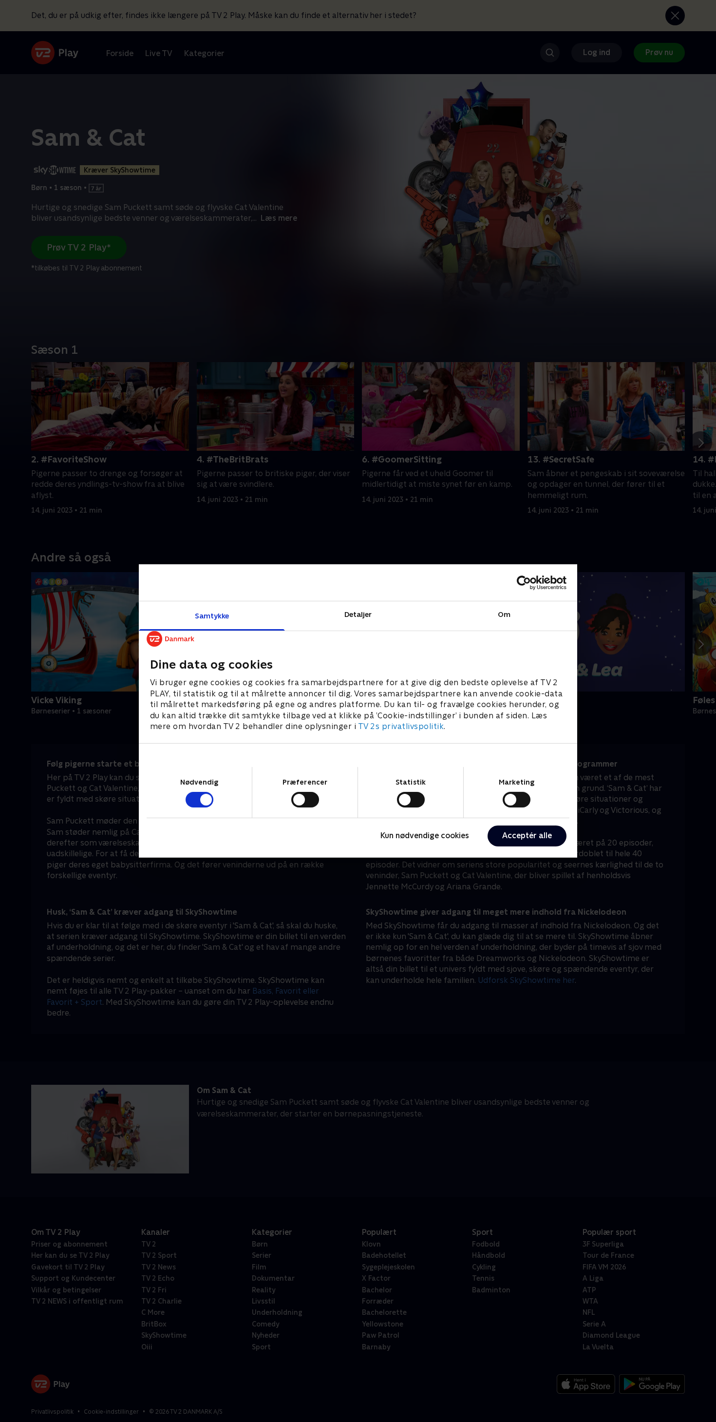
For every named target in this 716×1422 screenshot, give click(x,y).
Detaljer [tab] (358, 614)
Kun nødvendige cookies (424, 835)
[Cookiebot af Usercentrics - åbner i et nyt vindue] (523, 582)
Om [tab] (504, 614)
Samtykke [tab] (212, 616)
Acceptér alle (527, 835)
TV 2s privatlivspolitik (401, 726)
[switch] (305, 799)
